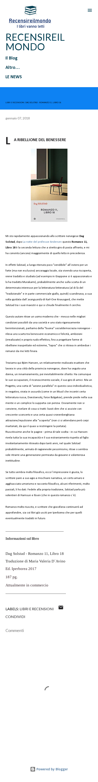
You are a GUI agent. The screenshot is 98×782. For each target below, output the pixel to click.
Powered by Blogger (52, 769)
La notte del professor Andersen (42, 242)
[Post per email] (61, 609)
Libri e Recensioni (37, 609)
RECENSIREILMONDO (35, 41)
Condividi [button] (15, 616)
